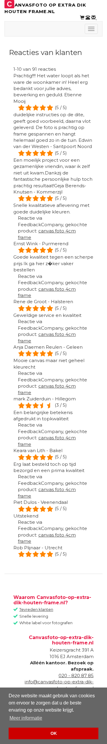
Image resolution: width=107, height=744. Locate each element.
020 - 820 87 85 (76, 675)
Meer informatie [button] (26, 718)
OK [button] (54, 733)
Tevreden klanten (36, 609)
